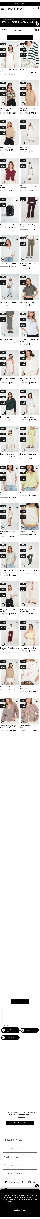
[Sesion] (33, 9)
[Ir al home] (16, 8)
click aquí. (9, 1201)
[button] (3, 9)
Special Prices (16, 14)
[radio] (35, 29)
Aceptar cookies (20, 1210)
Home (5, 14)
